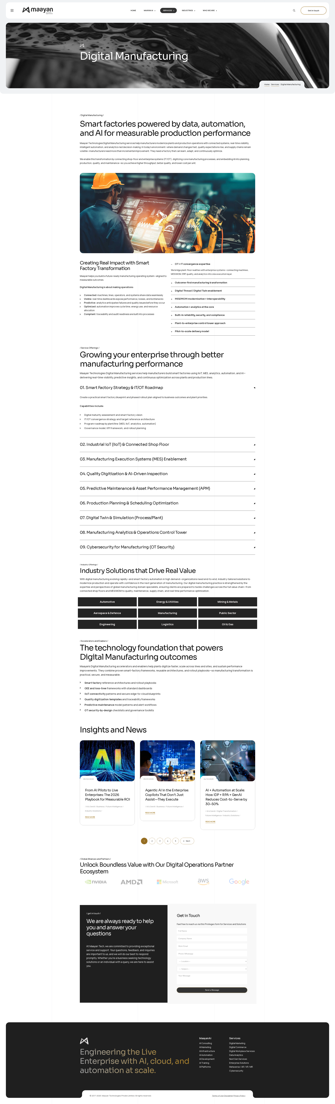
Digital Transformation (226, 811)
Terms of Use (218, 1095)
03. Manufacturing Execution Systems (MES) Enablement (133, 459)
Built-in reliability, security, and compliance (200, 315)
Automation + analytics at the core (194, 307)
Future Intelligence (114, 806)
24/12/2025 (209, 779)
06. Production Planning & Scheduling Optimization (129, 503)
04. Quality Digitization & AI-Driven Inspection (124, 474)
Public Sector (227, 613)
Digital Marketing (237, 1043)
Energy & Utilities (167, 602)
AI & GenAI (90, 806)
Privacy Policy (239, 1095)
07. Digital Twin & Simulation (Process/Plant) (121, 518)
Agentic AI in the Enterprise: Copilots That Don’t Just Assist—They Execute (167, 794)
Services (275, 84)
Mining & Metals (228, 602)
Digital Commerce (237, 1047)
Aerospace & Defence (107, 613)
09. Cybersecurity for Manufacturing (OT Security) (127, 547)
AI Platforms (205, 1066)
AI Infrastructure (207, 1051)
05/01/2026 (148, 779)
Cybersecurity (236, 1070)
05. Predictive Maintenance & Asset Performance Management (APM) (145, 488)
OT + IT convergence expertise (192, 264)
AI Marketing (205, 1047)
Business (101, 806)
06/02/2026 (88, 779)
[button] (213, 264)
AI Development (206, 1059)
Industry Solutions (93, 811)
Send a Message (212, 990)
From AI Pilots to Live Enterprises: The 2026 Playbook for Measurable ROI (107, 794)
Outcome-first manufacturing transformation (201, 282)
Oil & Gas (227, 624)
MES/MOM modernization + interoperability (200, 299)
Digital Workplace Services (242, 1051)
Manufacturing (167, 613)
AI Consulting (205, 1043)
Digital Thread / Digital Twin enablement (198, 290)
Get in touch (313, 10)
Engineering (107, 624)
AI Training (204, 1062)
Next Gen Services (238, 1059)
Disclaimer (228, 1095)
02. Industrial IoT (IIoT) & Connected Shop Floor (124, 444)
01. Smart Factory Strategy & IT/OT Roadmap (121, 387)
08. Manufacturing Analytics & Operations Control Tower (133, 532)
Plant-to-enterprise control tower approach (200, 323)
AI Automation (206, 1055)
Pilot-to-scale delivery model (192, 331)
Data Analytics (236, 1055)
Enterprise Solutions (239, 1062)
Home (267, 84)
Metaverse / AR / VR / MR (241, 1066)
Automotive (107, 602)
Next (188, 841)
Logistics (167, 624)
